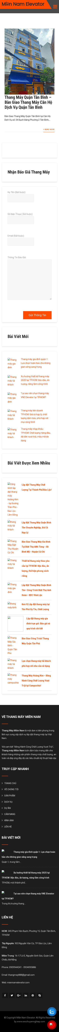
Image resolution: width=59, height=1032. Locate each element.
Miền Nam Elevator (23, 4)
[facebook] (5, 995)
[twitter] (12, 995)
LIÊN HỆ (8, 826)
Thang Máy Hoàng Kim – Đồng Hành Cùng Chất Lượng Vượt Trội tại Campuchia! (36, 680)
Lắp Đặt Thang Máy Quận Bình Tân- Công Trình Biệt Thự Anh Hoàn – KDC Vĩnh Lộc (36, 590)
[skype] (39, 995)
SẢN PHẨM (9, 795)
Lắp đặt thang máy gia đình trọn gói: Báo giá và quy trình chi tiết (38, 623)
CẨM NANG (9, 814)
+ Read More (48, 129)
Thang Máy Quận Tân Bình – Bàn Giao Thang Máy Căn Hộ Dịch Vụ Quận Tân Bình (28, 102)
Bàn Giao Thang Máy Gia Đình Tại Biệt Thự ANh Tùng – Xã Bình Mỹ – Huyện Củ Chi (36, 546)
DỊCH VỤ (8, 802)
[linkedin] (25, 995)
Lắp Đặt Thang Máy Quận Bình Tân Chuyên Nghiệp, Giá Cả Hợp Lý (36, 527)
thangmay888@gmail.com (21, 975)
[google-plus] (19, 995)
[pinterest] (32, 995)
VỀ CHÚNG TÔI (11, 789)
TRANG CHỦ (10, 783)
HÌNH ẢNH (9, 820)
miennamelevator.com (18, 982)
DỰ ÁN (7, 808)
